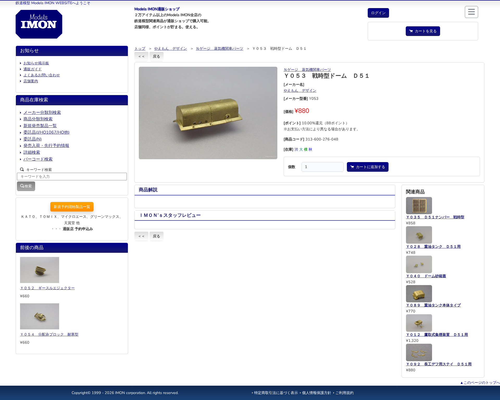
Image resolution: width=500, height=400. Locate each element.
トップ (139, 48)
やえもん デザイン (170, 48)
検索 (28, 186)
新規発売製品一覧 (40, 126)
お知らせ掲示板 (36, 63)
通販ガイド (32, 69)
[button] (378, 13)
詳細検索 (31, 152)
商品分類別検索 (38, 119)
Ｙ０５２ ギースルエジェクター (47, 288)
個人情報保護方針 (316, 392)
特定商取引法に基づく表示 (276, 392)
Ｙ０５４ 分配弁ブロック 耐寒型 (49, 334)
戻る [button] (156, 56)
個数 (291, 166)
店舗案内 (30, 81)
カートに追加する (369, 166)
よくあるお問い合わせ (41, 75)
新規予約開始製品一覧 (72, 206)
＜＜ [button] (141, 56)
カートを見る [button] (425, 31)
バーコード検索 (38, 159)
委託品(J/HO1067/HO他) (46, 132)
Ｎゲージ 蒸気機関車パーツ (219, 48)
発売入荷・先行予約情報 (46, 146)
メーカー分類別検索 (42, 112)
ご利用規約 (344, 392)
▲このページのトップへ (480, 382)
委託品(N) (32, 139)
